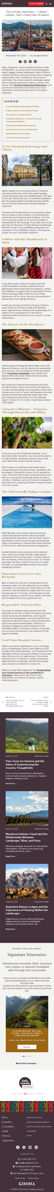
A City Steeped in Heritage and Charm (22, 106)
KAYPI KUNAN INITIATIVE (39, 1127)
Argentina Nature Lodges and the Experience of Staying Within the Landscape (27, 910)
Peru (4, 1117)
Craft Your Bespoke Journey (18, 138)
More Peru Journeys (26, 1063)
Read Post (10, 783)
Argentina (8, 1140)
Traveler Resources (38, 1122)
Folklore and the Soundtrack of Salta (22, 110)
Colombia (8, 1126)
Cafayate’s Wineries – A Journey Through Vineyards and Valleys (24, 120)
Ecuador (7, 1122)
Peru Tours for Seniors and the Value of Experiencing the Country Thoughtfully (25, 764)
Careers (31, 1131)
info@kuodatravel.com (29, 1163)
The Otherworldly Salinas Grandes (21, 125)
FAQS (29, 1136)
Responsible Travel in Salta (18, 133)
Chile (5, 1131)
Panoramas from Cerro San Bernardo (22, 129)
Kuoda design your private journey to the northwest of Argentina (26, 672)
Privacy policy (33, 1178)
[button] (23, 1056)
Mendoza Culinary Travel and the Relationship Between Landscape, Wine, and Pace (26, 837)
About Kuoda (34, 1118)
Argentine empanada (18, 373)
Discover (27, 1047)
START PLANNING (36, 4)
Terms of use (20, 1178)
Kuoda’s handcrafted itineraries (30, 85)
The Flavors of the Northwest (19, 115)
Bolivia (6, 1135)
